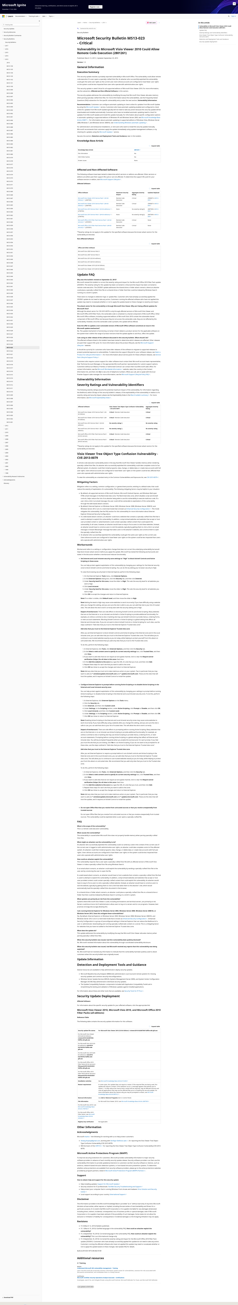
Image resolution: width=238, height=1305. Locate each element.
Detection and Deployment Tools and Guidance (214, 39)
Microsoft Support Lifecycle (110, 179)
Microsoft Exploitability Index (99, 398)
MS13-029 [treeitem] (10, 327)
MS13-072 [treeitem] (10, 181)
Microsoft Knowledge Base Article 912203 (114, 1081)
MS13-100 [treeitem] (10, 86)
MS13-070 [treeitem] (10, 188)
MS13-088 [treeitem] (10, 127)
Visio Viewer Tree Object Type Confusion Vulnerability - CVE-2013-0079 (216, 36)
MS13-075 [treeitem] (10, 171)
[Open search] (229, 16)
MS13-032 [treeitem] (10, 317)
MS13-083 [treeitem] (10, 144)
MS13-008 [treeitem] (10, 398)
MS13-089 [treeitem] (10, 124)
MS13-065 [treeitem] (10, 205)
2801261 (136, 150)
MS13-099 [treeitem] (10, 90)
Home (85, 22)
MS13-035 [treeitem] (10, 307)
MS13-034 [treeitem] (10, 310)
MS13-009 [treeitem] (10, 395)
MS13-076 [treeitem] (10, 168)
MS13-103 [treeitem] (10, 76)
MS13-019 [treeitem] (10, 361)
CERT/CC (98, 1146)
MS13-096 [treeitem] (10, 100)
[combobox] (21, 24)
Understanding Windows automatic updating (129, 123)
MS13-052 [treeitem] (10, 249)
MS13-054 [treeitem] (10, 242)
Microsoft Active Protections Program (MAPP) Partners (124, 1171)
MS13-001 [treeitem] (10, 422)
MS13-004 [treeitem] (10, 412)
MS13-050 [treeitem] (10, 256)
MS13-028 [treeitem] (10, 331)
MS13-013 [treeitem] (10, 381)
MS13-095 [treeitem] (10, 103)
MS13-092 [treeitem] (10, 113)
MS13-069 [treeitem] (10, 191)
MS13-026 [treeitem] (10, 337)
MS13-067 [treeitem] (10, 198)
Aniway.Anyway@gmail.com (90, 1141)
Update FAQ (203, 30)
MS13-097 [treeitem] (10, 96)
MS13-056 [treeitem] (10, 236)
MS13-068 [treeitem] (10, 195)
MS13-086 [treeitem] (10, 134)
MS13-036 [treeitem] (10, 303)
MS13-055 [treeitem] (10, 239)
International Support (117, 1194)
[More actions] (159, 22)
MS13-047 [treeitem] (10, 266)
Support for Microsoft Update (108, 1184)
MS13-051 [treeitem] (10, 252)
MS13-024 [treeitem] (10, 344)
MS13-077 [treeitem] (10, 164)
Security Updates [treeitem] (9, 29)
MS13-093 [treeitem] (10, 110)
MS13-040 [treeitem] (10, 290)
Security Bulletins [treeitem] (10, 42)
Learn (79, 22)
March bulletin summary (139, 395)
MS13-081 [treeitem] (10, 151)
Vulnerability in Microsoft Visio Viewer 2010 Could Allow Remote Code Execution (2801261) (215, 27)
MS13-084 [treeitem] (10, 141)
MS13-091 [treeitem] (10, 117)
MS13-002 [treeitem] (10, 419)
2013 (103, 22)
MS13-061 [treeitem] (10, 219)
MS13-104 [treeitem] (10, 73)
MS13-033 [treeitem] (10, 313)
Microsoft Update (92, 107)
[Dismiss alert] (234, 3)
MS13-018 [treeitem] (10, 364)
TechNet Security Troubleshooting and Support (124, 1187)
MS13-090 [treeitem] (10, 120)
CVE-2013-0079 (152, 477)
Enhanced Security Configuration (138, 509)
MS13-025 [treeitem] (10, 341)
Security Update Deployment (208, 42)
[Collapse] (39, 21)
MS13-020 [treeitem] (10, 358)
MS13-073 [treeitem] (10, 178)
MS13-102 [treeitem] (10, 79)
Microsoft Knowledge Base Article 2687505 (134, 1101)
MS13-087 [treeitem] (10, 130)
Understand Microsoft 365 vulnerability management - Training (97, 1268)
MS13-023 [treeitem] (10, 347)
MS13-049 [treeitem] (10, 259)
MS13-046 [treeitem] (10, 269)
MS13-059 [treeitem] (10, 225)
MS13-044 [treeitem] (10, 276)
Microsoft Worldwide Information (109, 369)
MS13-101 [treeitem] (10, 83)
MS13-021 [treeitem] (10, 354)
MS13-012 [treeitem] (10, 385)
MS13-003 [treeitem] (10, 415)
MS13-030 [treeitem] (10, 324)
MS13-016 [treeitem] (10, 371)
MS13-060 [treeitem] (10, 222)
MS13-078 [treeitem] (10, 161)
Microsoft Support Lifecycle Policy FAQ (135, 374)
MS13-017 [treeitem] (10, 368)
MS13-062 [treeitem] (10, 215)
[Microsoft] (3, 16)
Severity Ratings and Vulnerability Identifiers (213, 33)
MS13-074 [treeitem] (10, 174)
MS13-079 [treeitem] (10, 157)
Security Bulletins (94, 22)
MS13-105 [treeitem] (10, 69)
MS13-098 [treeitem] (10, 93)
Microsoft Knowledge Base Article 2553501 (86, 1116)
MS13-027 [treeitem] (10, 334)
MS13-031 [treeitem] (10, 320)
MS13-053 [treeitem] (10, 246)
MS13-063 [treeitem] (10, 212)
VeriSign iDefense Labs (118, 1141)
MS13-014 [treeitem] (10, 378)
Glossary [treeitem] (6, 483)
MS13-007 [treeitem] (10, 402)
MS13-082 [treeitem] (10, 147)
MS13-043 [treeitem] (10, 280)
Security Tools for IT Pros (133, 991)
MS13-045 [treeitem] (10, 273)
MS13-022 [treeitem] (10, 351)
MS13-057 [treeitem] (10, 232)
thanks (86, 1137)
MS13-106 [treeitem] (10, 66)
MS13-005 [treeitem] (10, 408)
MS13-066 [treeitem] (10, 202)
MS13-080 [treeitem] (10, 154)
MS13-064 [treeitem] (10, 208)
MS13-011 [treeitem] (10, 388)
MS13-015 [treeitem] (10, 375)
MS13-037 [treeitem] (10, 300)
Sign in (233, 16)
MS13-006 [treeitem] (10, 405)
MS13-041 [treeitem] (10, 286)
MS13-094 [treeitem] (10, 107)
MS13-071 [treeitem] (10, 185)
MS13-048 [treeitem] (10, 263)
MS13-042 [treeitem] (10, 283)
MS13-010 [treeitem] (10, 392)
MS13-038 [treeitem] (10, 297)
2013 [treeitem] (8, 62)
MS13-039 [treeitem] (10, 293)
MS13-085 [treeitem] (10, 137)
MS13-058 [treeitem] (10, 229)
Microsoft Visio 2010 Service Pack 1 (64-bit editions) (94, 214)
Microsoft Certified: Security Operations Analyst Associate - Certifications (100, 1278)
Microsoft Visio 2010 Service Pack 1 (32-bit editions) (94, 209)
